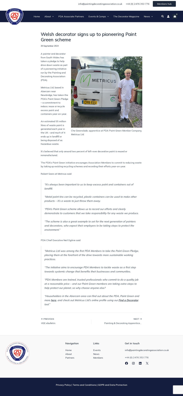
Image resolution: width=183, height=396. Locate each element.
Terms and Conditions (84, 384)
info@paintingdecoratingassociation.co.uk (100, 3)
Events (97, 350)
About (68, 354)
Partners (69, 357)
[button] (52, 16)
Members (98, 357)
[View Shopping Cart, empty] (174, 16)
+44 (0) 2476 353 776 (137, 3)
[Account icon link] (168, 16)
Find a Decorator (128, 300)
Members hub (164, 3)
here (53, 300)
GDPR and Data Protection (112, 384)
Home (68, 350)
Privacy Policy (63, 384)
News (96, 354)
